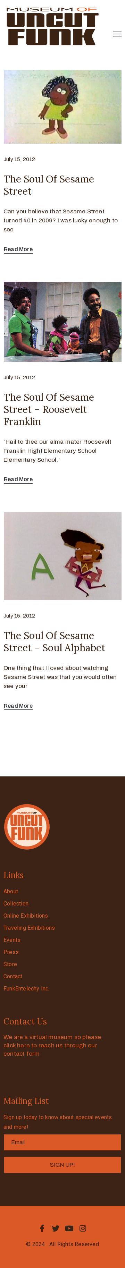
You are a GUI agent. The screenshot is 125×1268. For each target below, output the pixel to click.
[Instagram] (83, 1228)
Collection (15, 903)
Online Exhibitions (25, 915)
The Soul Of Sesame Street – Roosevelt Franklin (48, 409)
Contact (12, 976)
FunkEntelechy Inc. (26, 988)
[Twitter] (55, 1228)
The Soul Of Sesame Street (48, 185)
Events (11, 940)
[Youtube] (69, 1228)
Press (11, 952)
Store (10, 964)
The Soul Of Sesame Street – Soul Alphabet (54, 641)
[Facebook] (42, 1228)
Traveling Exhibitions (29, 928)
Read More (18, 249)
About (10, 891)
